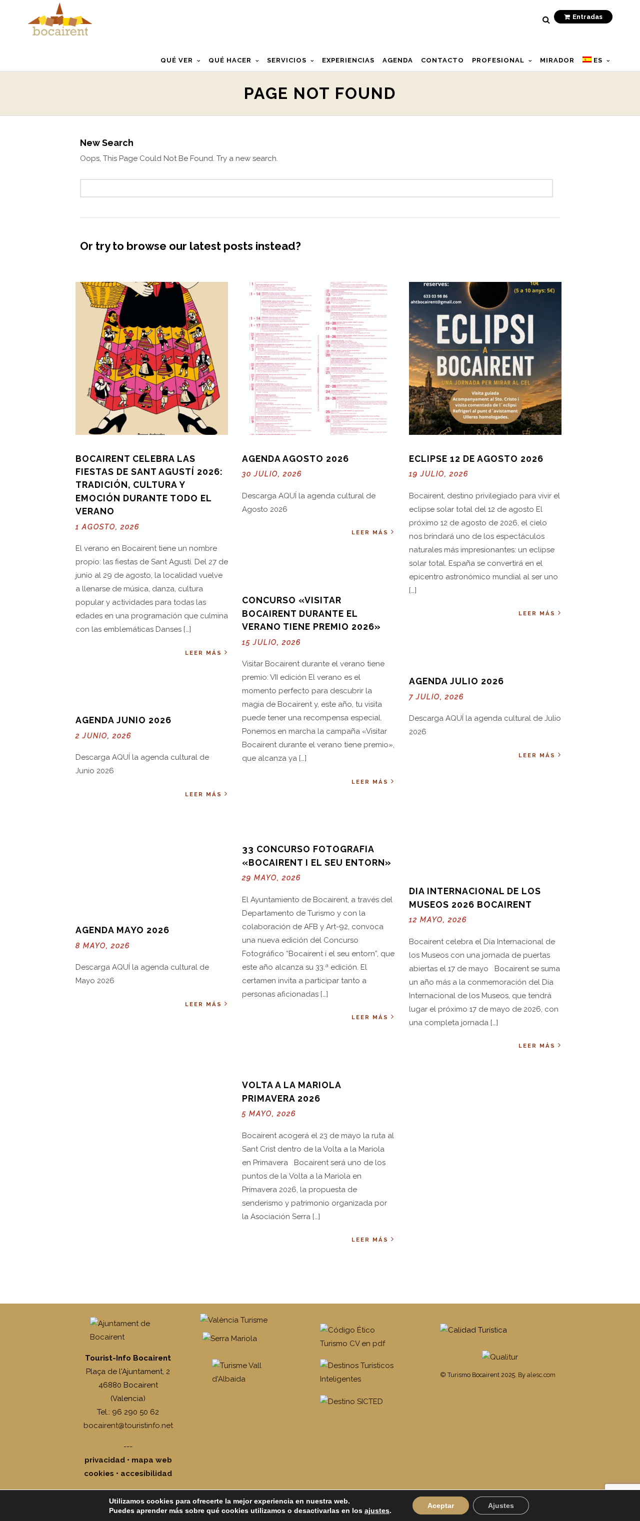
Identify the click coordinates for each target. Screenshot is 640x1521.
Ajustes (501, 1506)
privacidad (104, 1460)
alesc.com (541, 1375)
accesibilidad (146, 1473)
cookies (99, 1473)
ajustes (377, 1511)
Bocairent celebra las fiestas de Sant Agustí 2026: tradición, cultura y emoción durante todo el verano (149, 485)
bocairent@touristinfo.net (128, 1425)
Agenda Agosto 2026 (295, 458)
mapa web (152, 1460)
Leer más (203, 652)
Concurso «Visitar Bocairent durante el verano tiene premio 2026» (311, 613)
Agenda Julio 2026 (456, 681)
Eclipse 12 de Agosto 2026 (476, 458)
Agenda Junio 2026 (124, 720)
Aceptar (441, 1506)
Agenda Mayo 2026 (123, 930)
